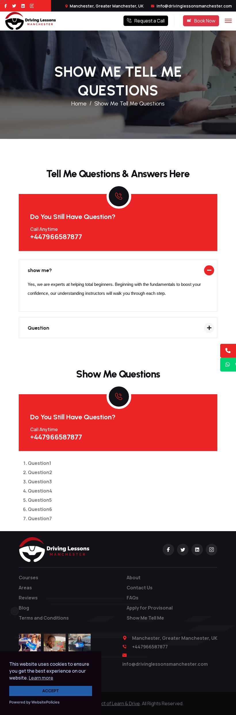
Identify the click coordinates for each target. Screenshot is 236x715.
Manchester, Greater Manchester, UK (107, 6)
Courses (28, 577)
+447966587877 (56, 236)
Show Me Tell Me (145, 618)
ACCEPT (50, 690)
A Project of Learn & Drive (113, 703)
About (133, 577)
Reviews (28, 598)
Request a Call (149, 21)
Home (79, 103)
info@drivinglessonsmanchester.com (194, 6)
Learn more (41, 678)
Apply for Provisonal (150, 608)
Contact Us (140, 587)
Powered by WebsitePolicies (34, 702)
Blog (24, 608)
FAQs (132, 598)
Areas (25, 587)
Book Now (204, 21)
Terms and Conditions (44, 618)
